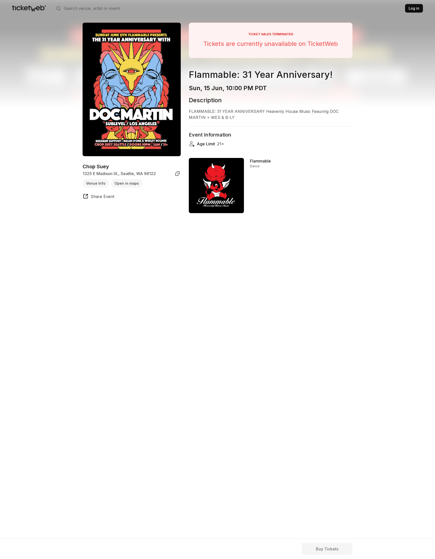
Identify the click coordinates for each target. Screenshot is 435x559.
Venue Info (95, 183)
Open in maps (127, 183)
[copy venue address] (177, 173)
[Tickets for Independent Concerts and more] (29, 8)
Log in (414, 8)
